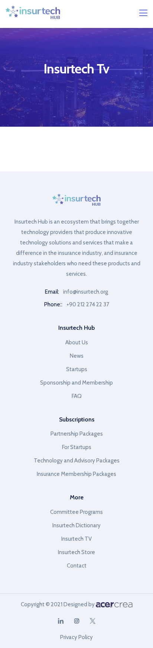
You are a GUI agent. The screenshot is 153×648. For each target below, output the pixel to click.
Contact (77, 565)
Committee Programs (76, 512)
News (77, 356)
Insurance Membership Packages (76, 474)
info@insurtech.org (85, 291)
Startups (76, 369)
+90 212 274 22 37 (87, 304)
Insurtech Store (76, 552)
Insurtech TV (76, 538)
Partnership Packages (77, 433)
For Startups (76, 447)
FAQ (77, 396)
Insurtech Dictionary (76, 525)
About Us (76, 342)
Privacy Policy (76, 637)
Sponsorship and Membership (76, 382)
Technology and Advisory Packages (77, 460)
